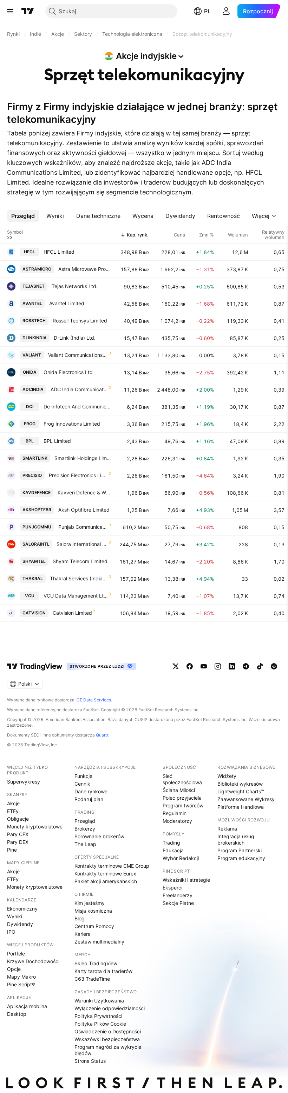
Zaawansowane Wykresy (246, 799)
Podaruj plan (88, 799)
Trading (171, 843)
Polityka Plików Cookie (100, 1024)
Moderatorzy (177, 821)
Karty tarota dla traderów (103, 971)
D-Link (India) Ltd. (75, 338)
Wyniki (14, 916)
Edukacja (173, 850)
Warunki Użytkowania (99, 1001)
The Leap (85, 844)
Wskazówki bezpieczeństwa (107, 1039)
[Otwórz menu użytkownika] (226, 11)
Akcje (13, 803)
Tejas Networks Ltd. (75, 286)
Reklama (227, 829)
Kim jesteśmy (89, 903)
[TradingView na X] (176, 666)
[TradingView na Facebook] (190, 666)
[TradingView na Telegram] (246, 666)
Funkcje (83, 776)
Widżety (226, 776)
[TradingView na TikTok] (260, 666)
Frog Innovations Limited (72, 424)
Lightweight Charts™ (240, 791)
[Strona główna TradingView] (27, 11)
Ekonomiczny (22, 909)
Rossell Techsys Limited (80, 321)
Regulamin (174, 813)
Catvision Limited (72, 613)
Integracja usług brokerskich (235, 839)
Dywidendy (20, 924)
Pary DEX (17, 842)
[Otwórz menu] (10, 11)
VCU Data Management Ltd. (76, 596)
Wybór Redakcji (181, 858)
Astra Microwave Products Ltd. (84, 269)
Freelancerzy (177, 895)
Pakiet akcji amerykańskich (105, 881)
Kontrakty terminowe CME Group (111, 866)
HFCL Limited (59, 252)
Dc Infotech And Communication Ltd (77, 406)
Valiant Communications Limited (78, 355)
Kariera (82, 934)
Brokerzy (84, 829)
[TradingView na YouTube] (204, 666)
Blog (79, 918)
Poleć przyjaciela (182, 798)
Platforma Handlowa (240, 807)
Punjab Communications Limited (83, 527)
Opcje (14, 969)
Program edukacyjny (241, 858)
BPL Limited (57, 441)
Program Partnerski (239, 850)
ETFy (13, 811)
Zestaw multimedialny (99, 942)
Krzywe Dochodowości (33, 961)
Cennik (82, 784)
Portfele (16, 954)
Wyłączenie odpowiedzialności (109, 1008)
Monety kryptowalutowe (35, 826)
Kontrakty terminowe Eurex (105, 874)
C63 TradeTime (92, 979)
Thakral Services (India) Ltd (79, 578)
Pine (12, 850)
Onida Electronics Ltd (68, 372)
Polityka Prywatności (98, 1016)
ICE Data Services (93, 699)
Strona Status (90, 1061)
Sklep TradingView (95, 963)
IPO (11, 932)
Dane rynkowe (90, 791)
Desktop (16, 1014)
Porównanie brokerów (99, 836)
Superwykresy (23, 782)
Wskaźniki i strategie (186, 880)
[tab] (23, 216)
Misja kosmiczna (93, 911)
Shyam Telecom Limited (80, 561)
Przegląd (84, 821)
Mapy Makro (21, 977)
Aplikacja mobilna (27, 1006)
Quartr (102, 735)
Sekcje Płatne (178, 903)
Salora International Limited (82, 544)
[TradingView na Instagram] (218, 666)
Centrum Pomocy (94, 926)
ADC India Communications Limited (79, 389)
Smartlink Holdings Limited (82, 458)
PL (207, 11)
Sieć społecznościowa (182, 779)
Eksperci (172, 888)
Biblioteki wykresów (240, 784)
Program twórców (183, 805)
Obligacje (18, 819)
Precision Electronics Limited (78, 475)
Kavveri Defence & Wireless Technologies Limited (84, 492)
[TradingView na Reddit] (274, 666)
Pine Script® (21, 984)
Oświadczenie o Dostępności (107, 1031)
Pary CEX (17, 834)
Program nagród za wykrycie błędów (107, 1050)
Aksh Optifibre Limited (84, 510)
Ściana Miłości (179, 790)
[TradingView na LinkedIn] (232, 666)
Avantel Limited (66, 303)
